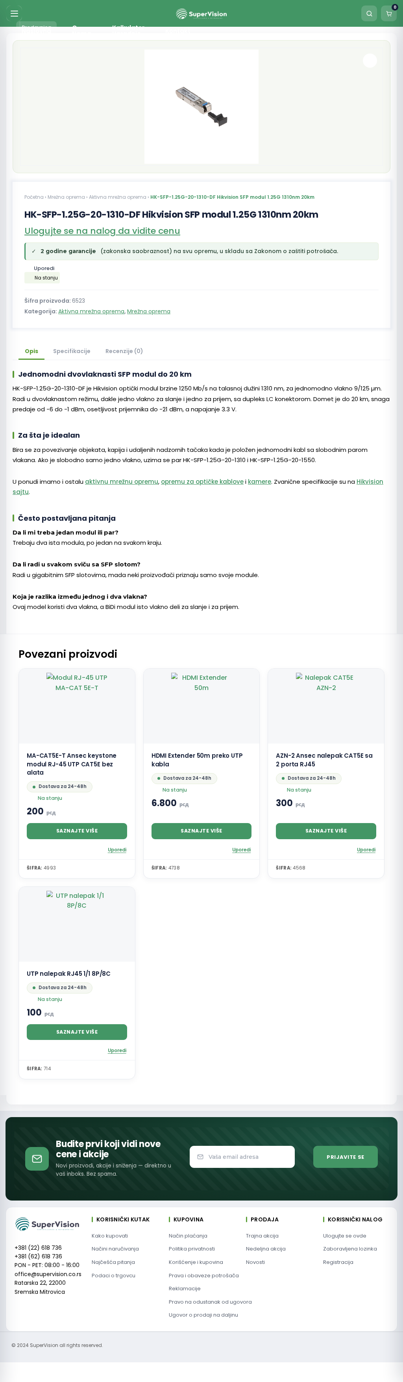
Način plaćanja (188, 1236)
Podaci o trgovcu (113, 1275)
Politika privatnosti (192, 1248)
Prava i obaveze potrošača (204, 1275)
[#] (370, 61)
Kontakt (177, 31)
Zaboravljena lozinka (350, 1248)
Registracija (338, 1262)
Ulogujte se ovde (344, 1236)
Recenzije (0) (124, 351)
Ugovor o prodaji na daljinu (203, 1315)
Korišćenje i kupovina (196, 1262)
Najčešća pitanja (113, 1262)
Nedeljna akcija (266, 1248)
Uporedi (44, 268)
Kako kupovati (110, 1236)
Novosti (255, 1262)
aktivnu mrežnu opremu (121, 481)
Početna (34, 197)
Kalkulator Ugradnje (128, 31)
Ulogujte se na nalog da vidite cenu (102, 231)
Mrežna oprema (66, 197)
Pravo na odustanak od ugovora (210, 1302)
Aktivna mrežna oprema (117, 197)
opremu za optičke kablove (202, 481)
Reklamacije (185, 1288)
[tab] (31, 352)
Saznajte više (77, 830)
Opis (31, 351)
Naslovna (36, 31)
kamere (259, 481)
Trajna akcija (262, 1236)
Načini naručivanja (115, 1248)
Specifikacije (72, 351)
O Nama (81, 31)
